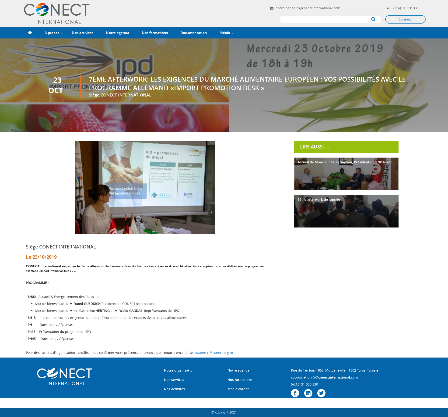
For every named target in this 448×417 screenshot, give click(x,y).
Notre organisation (179, 370)
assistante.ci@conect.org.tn (211, 352)
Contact (405, 19)
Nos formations (155, 32)
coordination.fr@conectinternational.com (308, 8)
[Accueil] (57, 13)
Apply (378, 19)
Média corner (238, 389)
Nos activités (174, 389)
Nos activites (82, 32)
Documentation (193, 32)
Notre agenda (117, 32)
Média (225, 32)
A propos (52, 32)
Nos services (174, 379)
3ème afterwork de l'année (319, 199)
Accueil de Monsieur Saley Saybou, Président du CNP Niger (345, 162)
